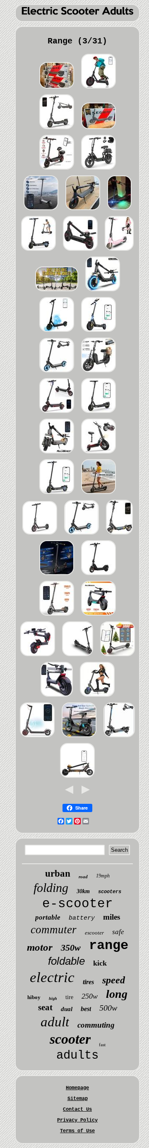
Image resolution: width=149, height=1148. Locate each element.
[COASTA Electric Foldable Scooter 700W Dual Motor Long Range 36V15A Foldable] (56, 373)
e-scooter (77, 903)
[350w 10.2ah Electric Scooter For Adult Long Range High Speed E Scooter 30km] (82, 211)
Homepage (77, 1088)
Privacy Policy (77, 1120)
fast (102, 1044)
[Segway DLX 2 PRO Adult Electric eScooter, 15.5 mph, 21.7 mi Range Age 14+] (98, 130)
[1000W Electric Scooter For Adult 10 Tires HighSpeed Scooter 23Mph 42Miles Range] (38, 251)
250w (90, 996)
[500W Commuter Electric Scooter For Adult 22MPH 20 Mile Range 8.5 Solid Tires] (56, 495)
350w (71, 947)
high (53, 998)
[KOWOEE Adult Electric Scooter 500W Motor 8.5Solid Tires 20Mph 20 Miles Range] (98, 495)
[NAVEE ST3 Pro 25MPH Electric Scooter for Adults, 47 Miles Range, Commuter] (119, 535)
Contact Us (77, 1109)
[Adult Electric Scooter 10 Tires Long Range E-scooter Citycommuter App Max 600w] (56, 454)
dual (66, 1009)
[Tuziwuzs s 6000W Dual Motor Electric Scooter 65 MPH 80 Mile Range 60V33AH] (119, 738)
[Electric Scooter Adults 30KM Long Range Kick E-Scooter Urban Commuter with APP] (56, 697)
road (83, 876)
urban (57, 873)
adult (55, 1021)
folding (51, 887)
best (86, 1008)
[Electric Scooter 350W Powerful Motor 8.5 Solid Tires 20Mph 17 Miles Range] (98, 414)
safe (118, 932)
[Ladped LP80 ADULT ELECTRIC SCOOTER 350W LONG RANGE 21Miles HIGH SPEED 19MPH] (98, 89)
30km (83, 891)
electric (52, 977)
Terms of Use (77, 1131)
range (108, 945)
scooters (109, 892)
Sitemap (77, 1099)
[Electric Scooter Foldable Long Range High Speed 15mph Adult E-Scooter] (102, 292)
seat (45, 1007)
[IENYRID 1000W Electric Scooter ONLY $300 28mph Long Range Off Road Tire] (119, 211)
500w (108, 1007)
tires (88, 981)
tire (69, 997)
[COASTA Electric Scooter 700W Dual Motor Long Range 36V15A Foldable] (81, 535)
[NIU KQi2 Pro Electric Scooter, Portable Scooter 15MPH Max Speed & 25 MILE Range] (77, 657)
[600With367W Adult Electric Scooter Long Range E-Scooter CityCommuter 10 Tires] (56, 616)
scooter (70, 1039)
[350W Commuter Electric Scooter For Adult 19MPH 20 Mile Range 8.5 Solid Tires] (56, 576)
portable (47, 917)
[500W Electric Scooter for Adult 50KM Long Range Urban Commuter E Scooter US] (41, 211)
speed (113, 980)
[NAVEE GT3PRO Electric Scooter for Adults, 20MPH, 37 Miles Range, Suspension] (56, 130)
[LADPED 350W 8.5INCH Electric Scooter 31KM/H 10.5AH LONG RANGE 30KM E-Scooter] (39, 535)
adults (77, 1055)
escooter (94, 933)
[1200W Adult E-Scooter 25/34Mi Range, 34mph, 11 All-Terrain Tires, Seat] (56, 170)
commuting (96, 1025)
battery (82, 918)
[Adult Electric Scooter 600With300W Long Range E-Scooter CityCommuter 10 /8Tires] (98, 616)
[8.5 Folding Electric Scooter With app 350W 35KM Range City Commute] (56, 333)
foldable (66, 961)
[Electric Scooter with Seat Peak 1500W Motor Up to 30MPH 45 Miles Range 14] (79, 738)
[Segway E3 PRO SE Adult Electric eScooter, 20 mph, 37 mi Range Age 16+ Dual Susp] (56, 89)
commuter (54, 929)
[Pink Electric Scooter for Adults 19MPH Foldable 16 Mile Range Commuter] (119, 251)
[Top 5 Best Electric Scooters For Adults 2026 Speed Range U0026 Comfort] (56, 292)
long (116, 993)
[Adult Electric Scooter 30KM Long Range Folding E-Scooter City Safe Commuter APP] (117, 657)
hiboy (34, 997)
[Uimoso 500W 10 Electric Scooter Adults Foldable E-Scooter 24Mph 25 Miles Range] (77, 778)
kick (100, 963)
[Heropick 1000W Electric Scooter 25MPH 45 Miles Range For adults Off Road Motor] (98, 333)
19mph (103, 876)
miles (111, 917)
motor (40, 947)
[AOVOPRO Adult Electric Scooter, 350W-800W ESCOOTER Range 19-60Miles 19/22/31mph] (98, 170)
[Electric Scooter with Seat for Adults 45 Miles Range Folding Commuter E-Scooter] (98, 454)
